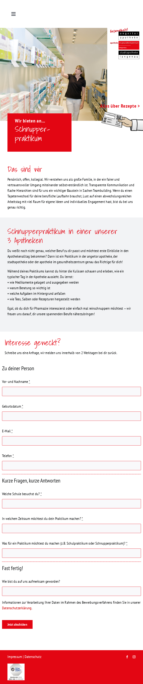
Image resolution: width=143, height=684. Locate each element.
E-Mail (7, 431)
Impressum (14, 656)
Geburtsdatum (12, 406)
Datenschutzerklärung (17, 608)
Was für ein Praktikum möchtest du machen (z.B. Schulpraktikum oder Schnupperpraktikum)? (65, 543)
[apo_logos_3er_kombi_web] (123, 29)
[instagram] (134, 656)
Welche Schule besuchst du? (22, 493)
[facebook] (127, 656)
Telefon (8, 455)
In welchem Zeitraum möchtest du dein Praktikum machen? (42, 518)
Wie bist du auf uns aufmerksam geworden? (31, 581)
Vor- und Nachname (16, 381)
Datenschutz (33, 656)
